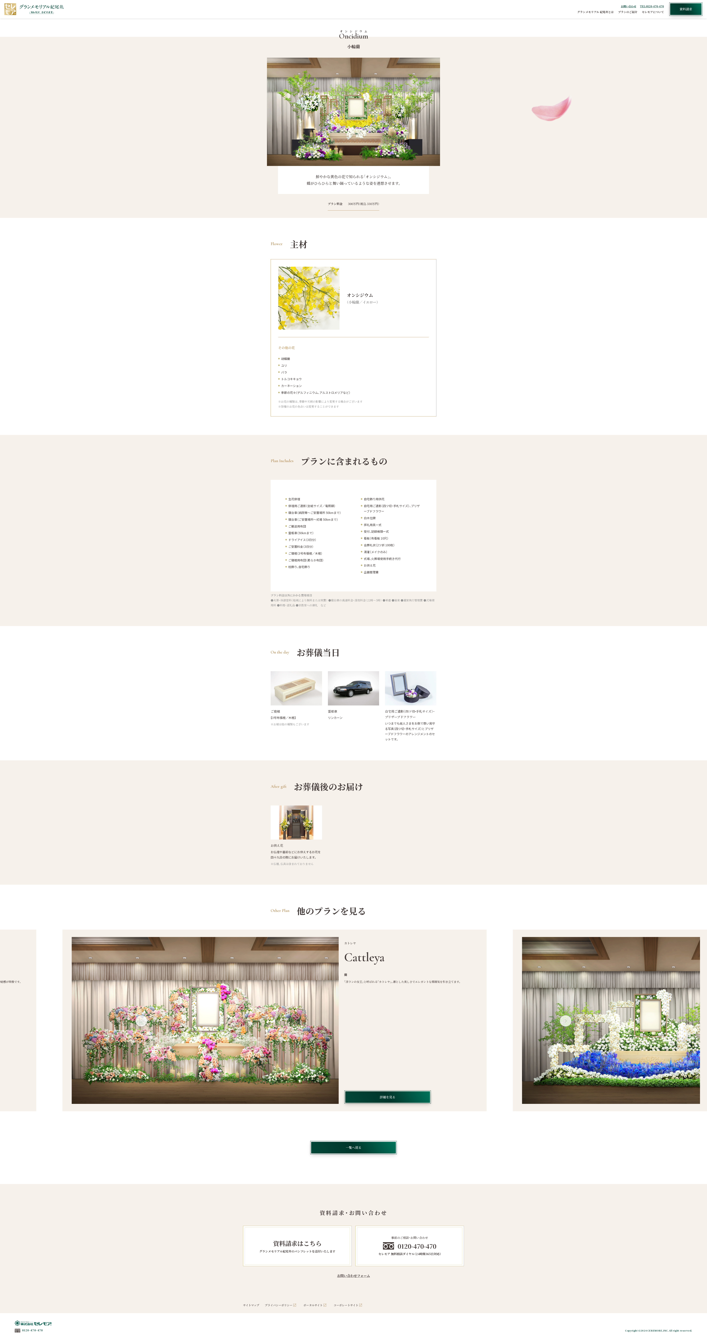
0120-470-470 (32, 1330)
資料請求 (686, 9)
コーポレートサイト (346, 1305)
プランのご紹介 (627, 12)
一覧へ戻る (353, 1147)
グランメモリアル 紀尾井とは (595, 12)
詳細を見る (466, 1097)
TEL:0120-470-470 (652, 6)
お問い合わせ (628, 6)
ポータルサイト (313, 1305)
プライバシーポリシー (278, 1305)
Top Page (699, 1326)
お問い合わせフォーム (353, 1275)
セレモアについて (653, 12)
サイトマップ (251, 1305)
